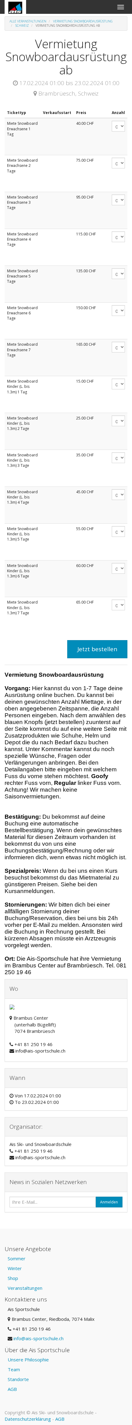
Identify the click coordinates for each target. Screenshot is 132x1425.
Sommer (16, 1258)
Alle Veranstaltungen (28, 21)
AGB (12, 1389)
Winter (15, 1268)
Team (14, 1369)
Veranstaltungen (25, 1288)
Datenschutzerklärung (28, 1419)
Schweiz (22, 25)
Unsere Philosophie (28, 1359)
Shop (13, 1278)
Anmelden (109, 1202)
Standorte (18, 1379)
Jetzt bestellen (97, 649)
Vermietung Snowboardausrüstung (83, 21)
